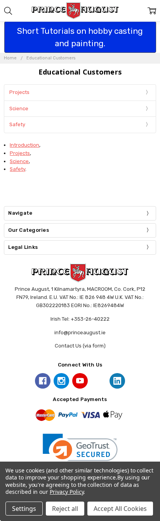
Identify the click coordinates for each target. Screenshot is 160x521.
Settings (24, 508)
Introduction (24, 145)
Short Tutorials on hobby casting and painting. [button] (80, 37)
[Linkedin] (117, 381)
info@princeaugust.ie (80, 332)
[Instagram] (61, 381)
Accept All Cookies (120, 508)
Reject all (65, 508)
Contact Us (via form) (80, 346)
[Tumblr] (98, 381)
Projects (19, 92)
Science (18, 108)
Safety (17, 124)
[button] (80, 452)
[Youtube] (80, 381)
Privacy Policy (66, 491)
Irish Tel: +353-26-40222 (80, 319)
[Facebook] (42, 381)
